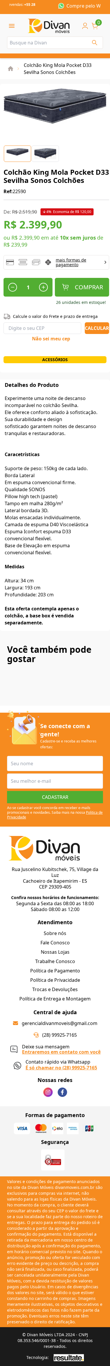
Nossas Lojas (55, 952)
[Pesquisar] (94, 42)
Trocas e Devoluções (55, 989)
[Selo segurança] (53, 1160)
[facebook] (62, 1092)
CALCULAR (97, 328)
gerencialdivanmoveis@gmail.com (59, 1023)
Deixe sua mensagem (61, 1048)
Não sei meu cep (51, 338)
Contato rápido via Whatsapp (61, 1064)
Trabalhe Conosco (55, 961)
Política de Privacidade (55, 980)
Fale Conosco (55, 942)
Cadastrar (55, 797)
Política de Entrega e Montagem (55, 998)
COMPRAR (89, 287)
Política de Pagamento (55, 970)
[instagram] (48, 1092)
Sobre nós (55, 933)
